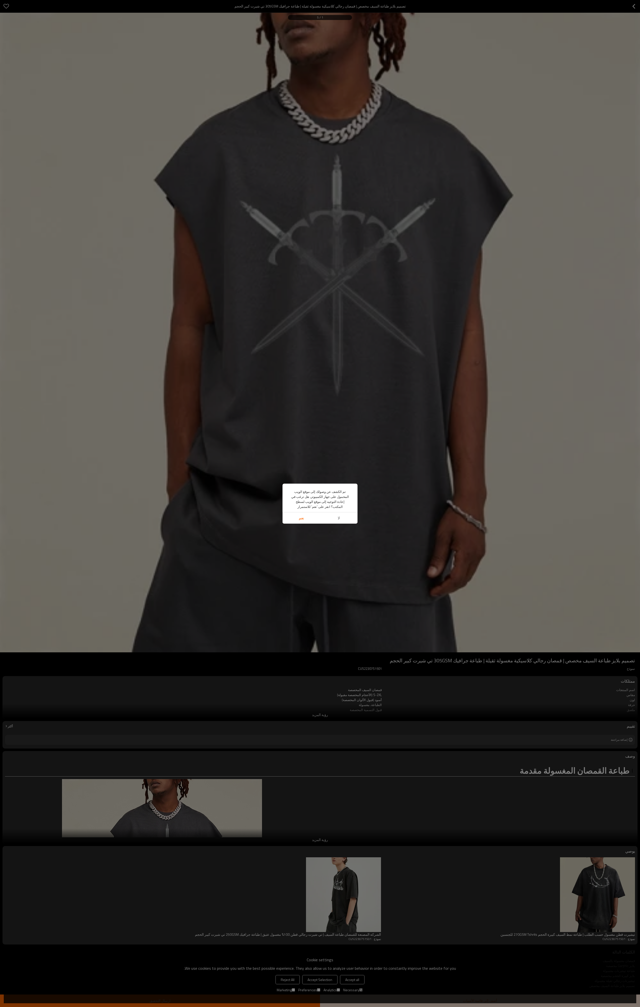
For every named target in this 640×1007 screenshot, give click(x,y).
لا (339, 518)
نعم (301, 518)
